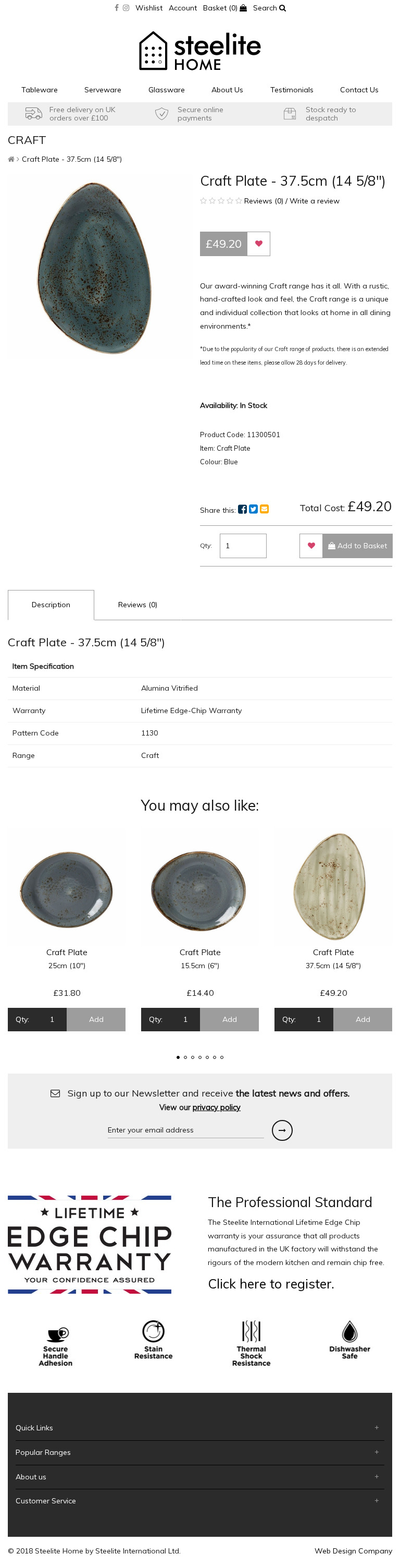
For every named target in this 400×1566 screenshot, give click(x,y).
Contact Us (359, 89)
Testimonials (292, 89)
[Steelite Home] (200, 50)
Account (183, 8)
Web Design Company (353, 1551)
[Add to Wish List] (258, 244)
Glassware (166, 89)
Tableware (39, 89)
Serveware (102, 89)
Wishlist (148, 8)
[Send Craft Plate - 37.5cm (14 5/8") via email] (264, 509)
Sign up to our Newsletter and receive (207, 1099)
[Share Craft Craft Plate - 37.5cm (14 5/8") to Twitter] (253, 509)
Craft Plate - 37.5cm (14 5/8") (72, 159)
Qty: (206, 545)
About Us (227, 89)
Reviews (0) (137, 604)
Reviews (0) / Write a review (291, 201)
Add (96, 1019)
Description (51, 604)
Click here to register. (271, 1283)
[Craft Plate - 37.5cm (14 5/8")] (100, 266)
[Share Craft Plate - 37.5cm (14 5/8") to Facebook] (242, 509)
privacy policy (217, 1107)
